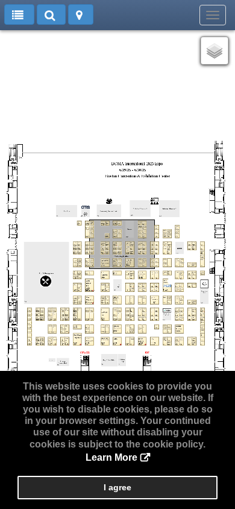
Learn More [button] (111, 457)
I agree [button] (117, 487)
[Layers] (214, 50)
